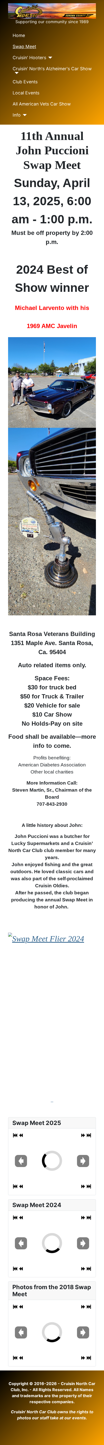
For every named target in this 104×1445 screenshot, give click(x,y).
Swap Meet (24, 46)
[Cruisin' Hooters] (49, 58)
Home (19, 35)
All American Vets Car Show (42, 104)
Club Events (25, 81)
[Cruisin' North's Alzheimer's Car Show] (16, 73)
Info (17, 115)
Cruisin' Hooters (29, 57)
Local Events (26, 92)
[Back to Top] (95, 1435)
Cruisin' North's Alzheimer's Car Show (52, 68)
